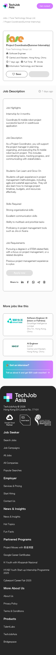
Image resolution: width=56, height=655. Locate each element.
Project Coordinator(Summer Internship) (22, 21)
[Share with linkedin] (22, 282)
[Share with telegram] (38, 282)
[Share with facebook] (27, 282)
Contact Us (9, 501)
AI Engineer (32, 343)
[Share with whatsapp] (33, 282)
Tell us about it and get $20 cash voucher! (26, 372)
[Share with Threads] (44, 282)
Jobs (5, 18)
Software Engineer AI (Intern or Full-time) (37, 319)
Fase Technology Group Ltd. (23, 18)
